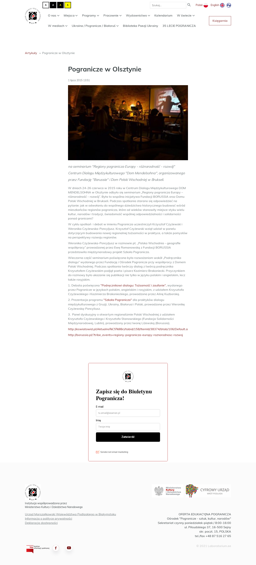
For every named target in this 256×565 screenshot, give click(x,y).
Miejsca (69, 15)
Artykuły (31, 53)
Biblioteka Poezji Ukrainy (140, 26)
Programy (89, 15)
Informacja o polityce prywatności (48, 518)
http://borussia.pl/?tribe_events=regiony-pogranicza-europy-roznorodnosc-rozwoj (125, 335)
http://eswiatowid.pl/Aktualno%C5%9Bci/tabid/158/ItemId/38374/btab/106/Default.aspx (130, 329)
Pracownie (110, 15)
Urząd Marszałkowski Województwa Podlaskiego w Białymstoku (70, 514)
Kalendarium (163, 15)
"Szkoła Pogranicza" (117, 300)
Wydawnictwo (136, 15)
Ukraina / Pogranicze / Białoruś (93, 26)
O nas (52, 15)
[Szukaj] (189, 5)
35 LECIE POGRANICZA (179, 26)
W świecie (184, 15)
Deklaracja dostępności (41, 523)
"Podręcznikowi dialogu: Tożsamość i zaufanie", (133, 285)
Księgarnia (220, 21)
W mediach (56, 26)
